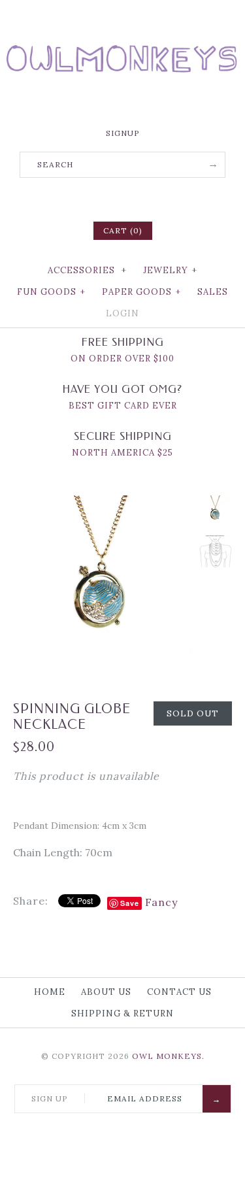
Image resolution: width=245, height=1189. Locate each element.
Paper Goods (141, 291)
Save (129, 903)
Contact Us (179, 991)
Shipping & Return (122, 1013)
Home (49, 991)
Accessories (87, 270)
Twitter (106, 198)
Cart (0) (122, 230)
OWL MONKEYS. (168, 1056)
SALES (212, 291)
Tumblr (157, 198)
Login (122, 313)
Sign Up (49, 1098)
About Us (106, 991)
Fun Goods (51, 291)
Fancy (161, 902)
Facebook (89, 198)
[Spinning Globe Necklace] (103, 503)
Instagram (140, 198)
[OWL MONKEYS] (122, 19)
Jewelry (170, 270)
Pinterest (123, 198)
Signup (123, 133)
